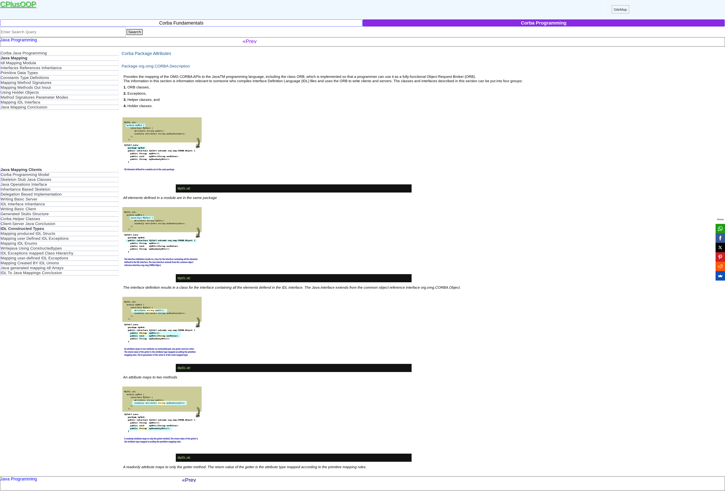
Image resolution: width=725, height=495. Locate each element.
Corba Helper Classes (20, 219)
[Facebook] (720, 238)
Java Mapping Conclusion (24, 107)
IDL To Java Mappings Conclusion (31, 273)
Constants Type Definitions (25, 77)
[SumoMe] (720, 276)
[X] (720, 247)
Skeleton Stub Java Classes (26, 179)
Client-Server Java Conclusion (28, 223)
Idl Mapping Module (18, 63)
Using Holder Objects (20, 92)
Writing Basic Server (19, 199)
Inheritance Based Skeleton (25, 189)
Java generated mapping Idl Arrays (32, 268)
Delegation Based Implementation (31, 194)
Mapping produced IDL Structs (28, 233)
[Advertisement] (59, 140)
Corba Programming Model (25, 174)
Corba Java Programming (24, 53)
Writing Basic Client (18, 209)
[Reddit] (720, 266)
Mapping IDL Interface (20, 102)
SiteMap (620, 9)
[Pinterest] (720, 257)
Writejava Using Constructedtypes (31, 248)
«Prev (250, 41)
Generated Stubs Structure (25, 214)
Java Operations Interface (24, 184)
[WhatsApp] (720, 228)
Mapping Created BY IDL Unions (30, 263)
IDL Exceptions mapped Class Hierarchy (37, 253)
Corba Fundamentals (181, 23)
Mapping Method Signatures (26, 82)
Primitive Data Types (19, 72)
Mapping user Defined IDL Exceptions (35, 238)
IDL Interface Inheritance (23, 204)
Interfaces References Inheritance (31, 68)
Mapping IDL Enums (19, 243)
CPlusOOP (18, 4)
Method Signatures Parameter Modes (34, 97)
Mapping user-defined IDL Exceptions (34, 258)
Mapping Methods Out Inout (26, 87)
